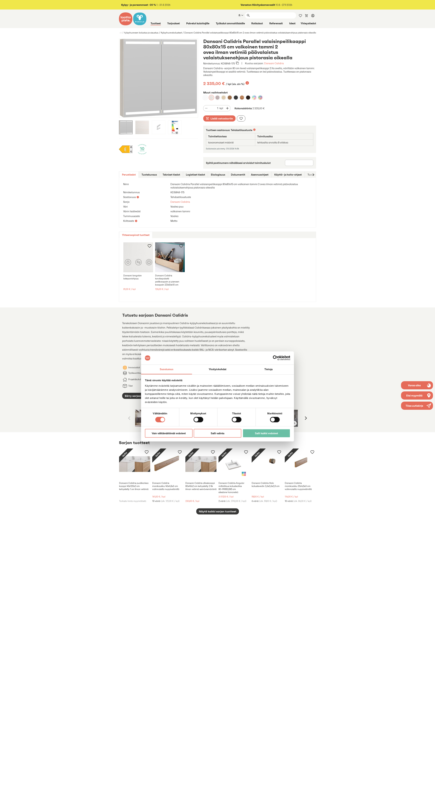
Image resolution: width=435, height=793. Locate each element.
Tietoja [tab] (268, 369)
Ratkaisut (257, 23)
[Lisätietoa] (247, 83)
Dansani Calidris (274, 63)
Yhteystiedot (308, 23)
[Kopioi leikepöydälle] (237, 63)
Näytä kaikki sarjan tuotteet (217, 511)
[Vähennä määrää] (206, 108)
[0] (306, 15)
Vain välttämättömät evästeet (169, 433)
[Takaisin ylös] (430, 788)
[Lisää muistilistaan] (241, 118)
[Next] (305, 418)
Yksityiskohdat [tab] (217, 369)
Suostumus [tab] (166, 369)
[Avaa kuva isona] (294, 423)
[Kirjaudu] (313, 15)
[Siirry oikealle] (313, 174)
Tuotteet (156, 23)
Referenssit (276, 23)
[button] (417, 406)
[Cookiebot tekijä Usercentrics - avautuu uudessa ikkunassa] (275, 357)
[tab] (129, 174)
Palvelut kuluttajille (197, 23)
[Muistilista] (300, 15)
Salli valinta (217, 433)
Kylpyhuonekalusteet (171, 32)
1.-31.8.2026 (145, 4)
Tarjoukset (173, 23)
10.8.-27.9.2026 (266, 4)
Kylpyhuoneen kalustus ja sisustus (141, 32)
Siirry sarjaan (133, 396)
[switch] (198, 419)
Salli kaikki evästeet (266, 433)
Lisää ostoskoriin (222, 118)
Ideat (292, 23)
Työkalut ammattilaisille (230, 23)
